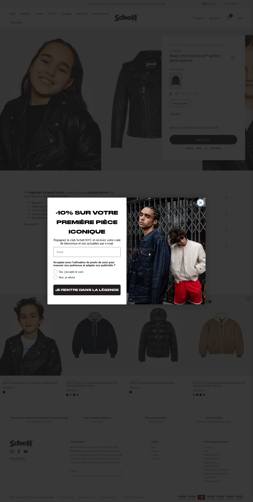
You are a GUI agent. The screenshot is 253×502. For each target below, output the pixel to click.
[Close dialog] (200, 202)
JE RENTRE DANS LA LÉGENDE (87, 290)
